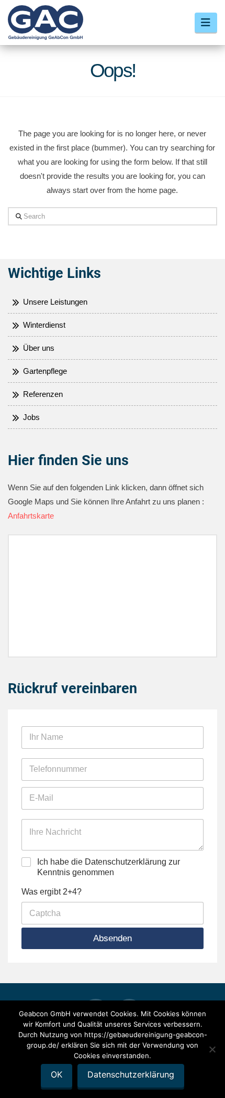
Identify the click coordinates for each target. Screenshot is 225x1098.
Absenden (112, 938)
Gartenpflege (44, 371)
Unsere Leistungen (54, 301)
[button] (206, 23)
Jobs (30, 417)
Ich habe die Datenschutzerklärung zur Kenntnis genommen (108, 867)
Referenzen (42, 394)
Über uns (37, 347)
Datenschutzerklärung (130, 1074)
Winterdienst (43, 324)
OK (56, 1074)
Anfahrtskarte (31, 515)
